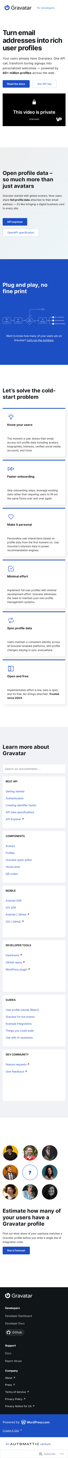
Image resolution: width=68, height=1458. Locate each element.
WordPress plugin (16, 969)
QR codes (12, 873)
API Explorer (13, 819)
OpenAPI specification (20, 232)
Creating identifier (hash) (21, 805)
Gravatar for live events (20, 1016)
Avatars (10, 846)
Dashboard (12, 955)
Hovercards (13, 866)
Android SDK (14, 900)
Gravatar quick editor (19, 859)
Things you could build (20, 1030)
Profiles (10, 852)
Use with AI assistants (19, 1037)
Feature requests (16, 1064)
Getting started (15, 791)
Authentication (15, 798)
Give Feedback (15, 1071)
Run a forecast (16, 1250)
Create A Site (11, 1430)
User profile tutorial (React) (22, 1009)
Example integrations (19, 1023)
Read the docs (16, 83)
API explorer (15, 221)
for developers (46, 7)
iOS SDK (11, 907)
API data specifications (20, 812)
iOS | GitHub (13, 921)
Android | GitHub (16, 914)
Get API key (44, 83)
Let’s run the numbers (40, 340)
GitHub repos (14, 962)
